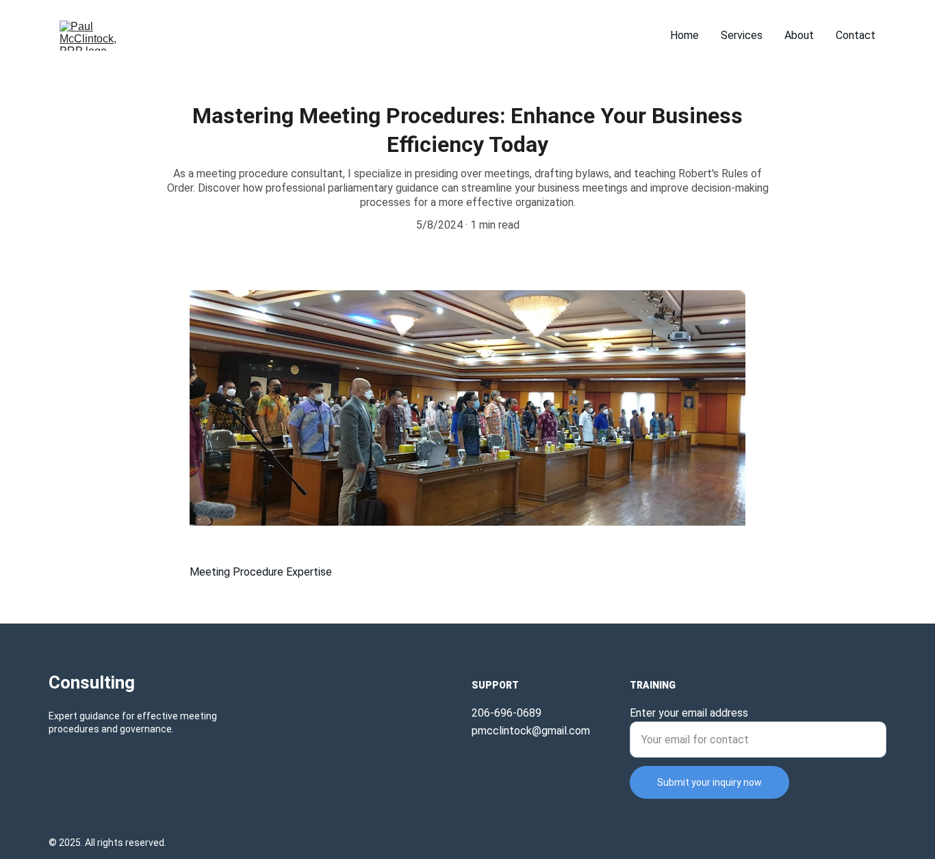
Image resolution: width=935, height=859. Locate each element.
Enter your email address (689, 712)
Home (684, 35)
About (799, 35)
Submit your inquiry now (709, 782)
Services (742, 35)
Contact (855, 35)
